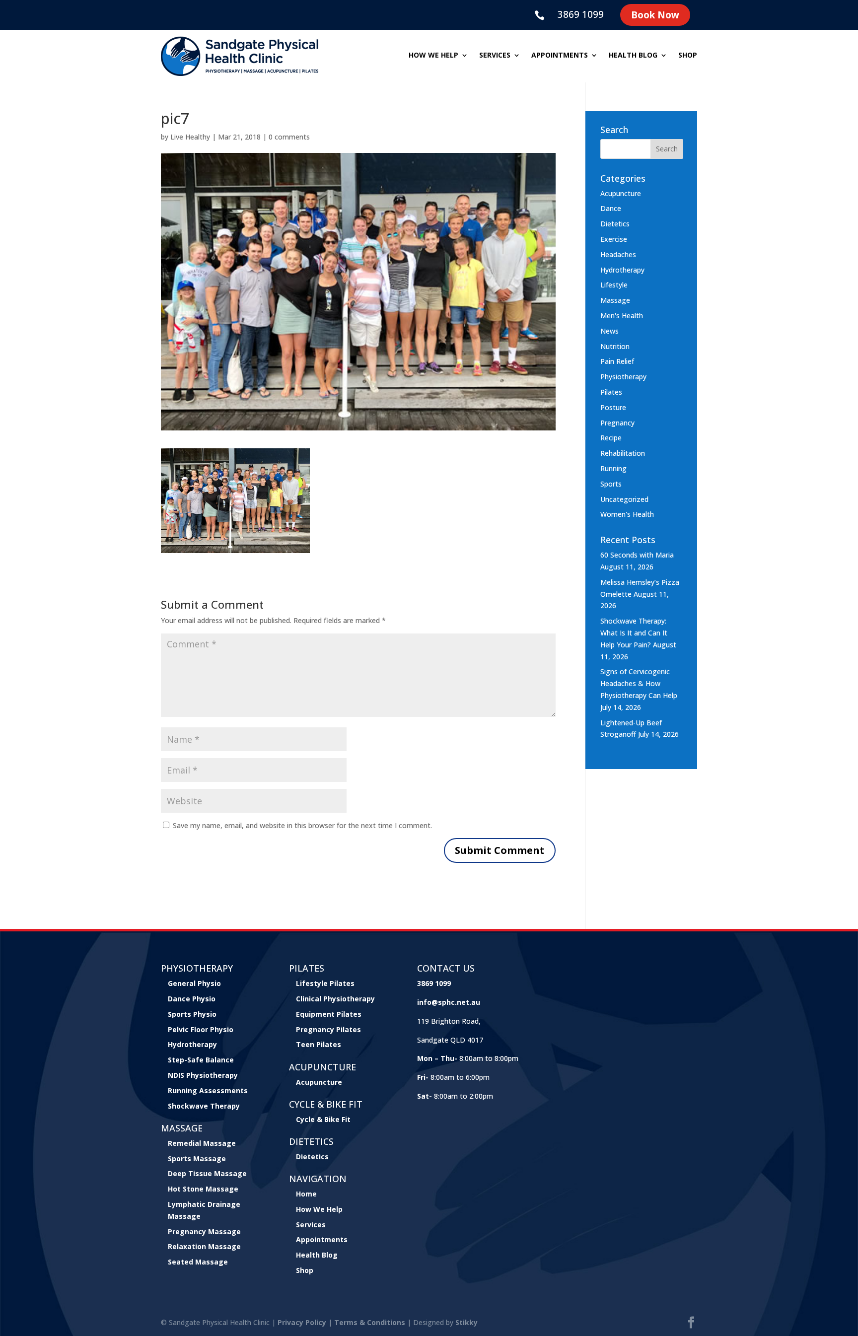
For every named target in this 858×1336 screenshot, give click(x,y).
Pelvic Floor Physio (200, 1029)
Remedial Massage (202, 1143)
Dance (610, 208)
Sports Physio (192, 1014)
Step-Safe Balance (201, 1059)
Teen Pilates (318, 1044)
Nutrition (615, 346)
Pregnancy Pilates (328, 1029)
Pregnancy (617, 422)
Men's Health (621, 315)
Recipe (611, 437)
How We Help (319, 1209)
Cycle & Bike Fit (323, 1119)
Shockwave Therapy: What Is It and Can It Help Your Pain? (633, 632)
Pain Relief (617, 361)
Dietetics (615, 223)
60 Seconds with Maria (637, 555)
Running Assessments (208, 1090)
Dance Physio (191, 998)
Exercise (613, 239)
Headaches (618, 254)
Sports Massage (197, 1158)
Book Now (655, 14)
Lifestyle (614, 284)
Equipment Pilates (328, 1014)
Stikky (466, 1322)
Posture (613, 407)
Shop (687, 56)
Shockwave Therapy (204, 1106)
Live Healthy (190, 136)
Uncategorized (624, 499)
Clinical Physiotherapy (335, 998)
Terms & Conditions (369, 1322)
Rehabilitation (622, 453)
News (609, 331)
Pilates (611, 392)
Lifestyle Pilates (325, 983)
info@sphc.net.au (448, 1002)
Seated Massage (198, 1261)
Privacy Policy (302, 1322)
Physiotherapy (623, 376)
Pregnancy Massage (204, 1231)
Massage (615, 300)
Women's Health (627, 514)
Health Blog (633, 56)
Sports (611, 484)
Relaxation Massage (204, 1246)
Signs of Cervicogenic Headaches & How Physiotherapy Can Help (638, 683)
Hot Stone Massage (203, 1189)
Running (613, 468)
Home (306, 1193)
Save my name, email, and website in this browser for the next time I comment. (302, 825)
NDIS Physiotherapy (203, 1075)
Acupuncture (620, 193)
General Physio (194, 983)
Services (494, 56)
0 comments (289, 136)
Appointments (559, 56)
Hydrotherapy (622, 270)
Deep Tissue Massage (207, 1173)
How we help (433, 56)
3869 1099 (581, 14)
